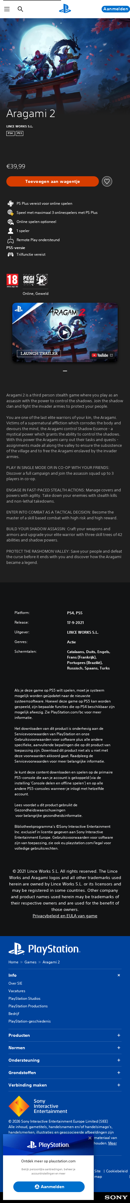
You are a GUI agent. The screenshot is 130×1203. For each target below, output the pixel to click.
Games (30, 962)
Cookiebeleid (117, 1171)
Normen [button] (16, 1047)
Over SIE (15, 983)
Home (13, 962)
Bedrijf (13, 1013)
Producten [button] (19, 1035)
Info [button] (12, 975)
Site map (98, 1173)
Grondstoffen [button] (22, 1072)
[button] (65, 332)
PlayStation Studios (24, 998)
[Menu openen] (7, 9)
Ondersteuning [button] (24, 1060)
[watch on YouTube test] (102, 355)
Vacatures (16, 990)
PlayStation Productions (28, 1006)
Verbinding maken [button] (27, 1085)
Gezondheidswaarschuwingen (40, 810)
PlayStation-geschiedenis (29, 1021)
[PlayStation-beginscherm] (65, 9)
